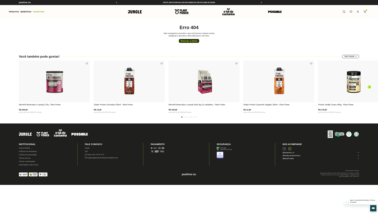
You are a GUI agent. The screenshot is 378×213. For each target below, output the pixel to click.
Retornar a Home (189, 41)
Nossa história (24, 148)
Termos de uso (25, 158)
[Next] (261, 2)
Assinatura (38, 12)
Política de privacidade (28, 155)
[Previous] (117, 2)
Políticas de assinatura (28, 151)
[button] (14, 12)
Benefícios (25, 12)
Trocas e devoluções (27, 161)
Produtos (14, 12)
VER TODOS (349, 56)
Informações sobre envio (28, 165)
